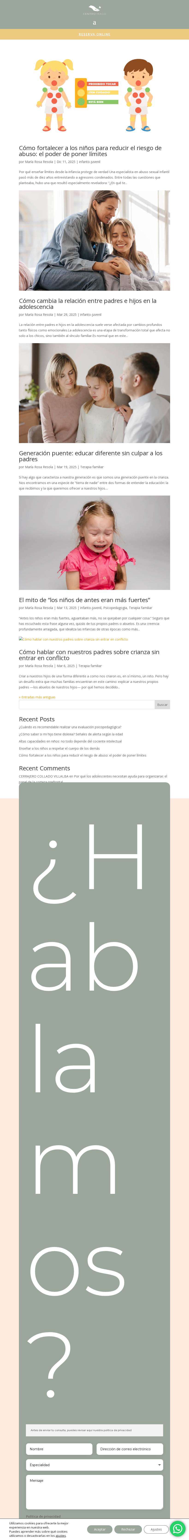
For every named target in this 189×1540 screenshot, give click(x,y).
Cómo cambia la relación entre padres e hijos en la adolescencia (88, 303)
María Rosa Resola (39, 162)
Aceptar (100, 1529)
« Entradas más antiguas (37, 697)
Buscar (162, 704)
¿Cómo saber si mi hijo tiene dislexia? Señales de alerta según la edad (71, 734)
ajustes (61, 1536)
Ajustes (156, 1529)
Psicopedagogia (115, 608)
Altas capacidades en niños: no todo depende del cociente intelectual (70, 741)
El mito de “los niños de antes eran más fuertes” (84, 600)
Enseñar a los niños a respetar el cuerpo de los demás (59, 748)
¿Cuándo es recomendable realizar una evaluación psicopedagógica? (70, 727)
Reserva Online (94, 34)
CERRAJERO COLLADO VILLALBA (43, 776)
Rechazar (128, 1529)
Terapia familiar (91, 467)
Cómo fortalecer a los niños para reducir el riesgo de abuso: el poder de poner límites (90, 151)
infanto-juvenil (89, 162)
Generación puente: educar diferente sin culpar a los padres (90, 456)
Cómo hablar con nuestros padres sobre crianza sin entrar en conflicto (89, 655)
